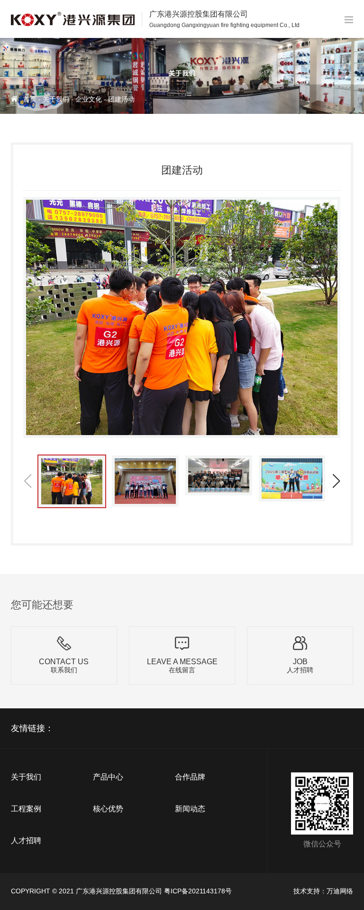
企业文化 (88, 99)
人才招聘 (26, 840)
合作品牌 (190, 777)
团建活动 (121, 99)
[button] (336, 481)
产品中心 (108, 777)
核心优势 (108, 809)
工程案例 (26, 809)
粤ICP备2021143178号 (198, 891)
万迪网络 (340, 891)
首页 (29, 99)
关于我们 (56, 99)
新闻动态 (190, 809)
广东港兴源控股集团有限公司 (119, 891)
